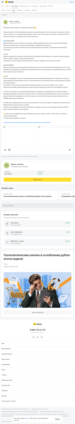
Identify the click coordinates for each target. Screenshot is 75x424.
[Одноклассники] (37, 337)
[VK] (33, 337)
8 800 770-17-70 (37, 330)
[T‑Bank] (9, 2)
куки (26, 418)
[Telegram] (41, 337)
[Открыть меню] (2, 2)
